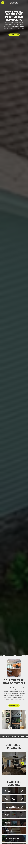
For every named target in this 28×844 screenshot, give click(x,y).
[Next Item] (22, 763)
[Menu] (25, 3)
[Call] (2, 2)
